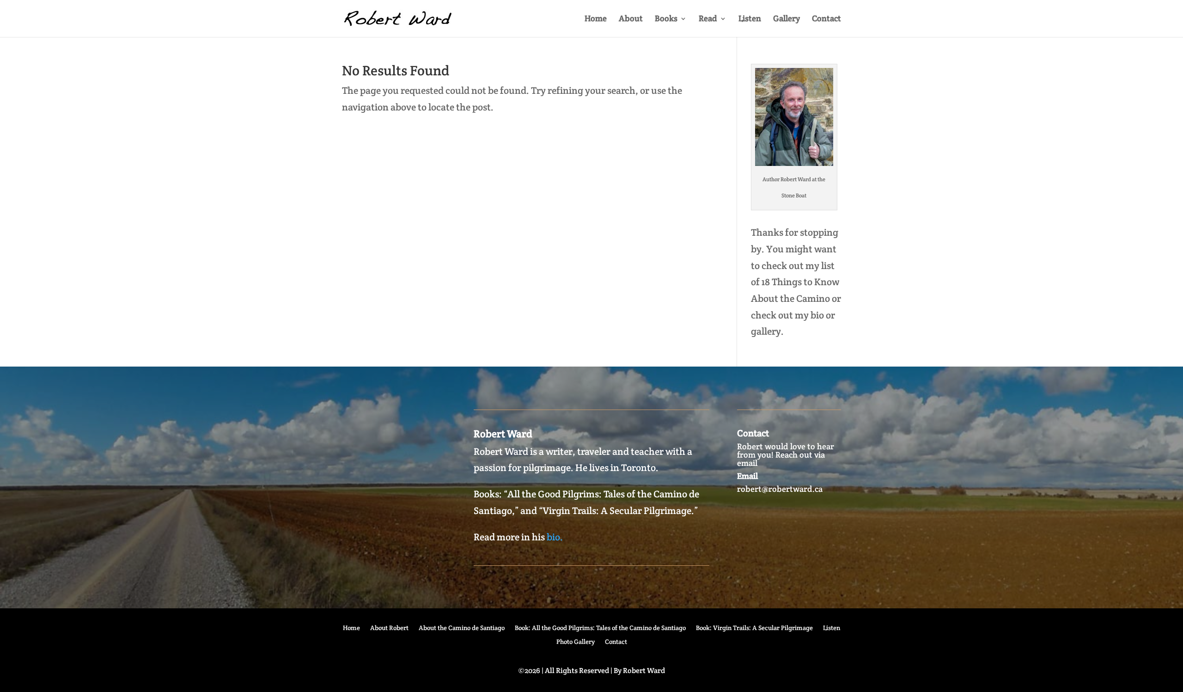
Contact (826, 19)
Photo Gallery (575, 642)
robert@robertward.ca (780, 489)
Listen (749, 19)
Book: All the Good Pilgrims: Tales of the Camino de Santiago (600, 628)
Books (666, 19)
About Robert (389, 628)
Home (596, 19)
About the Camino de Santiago (462, 628)
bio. (555, 537)
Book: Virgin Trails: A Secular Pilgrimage (754, 628)
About (631, 19)
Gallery (786, 19)
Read (708, 19)
